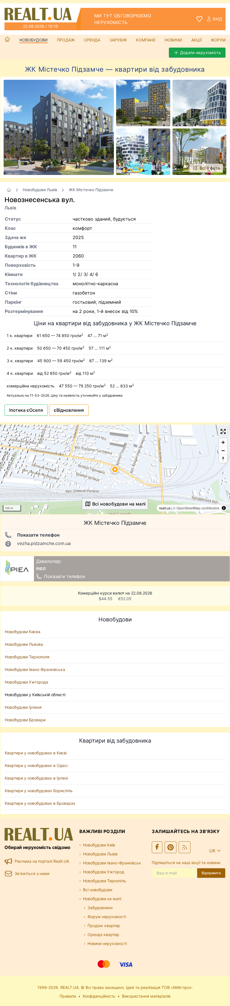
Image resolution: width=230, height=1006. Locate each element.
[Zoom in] (223, 442)
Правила (67, 996)
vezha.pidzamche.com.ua (44, 543)
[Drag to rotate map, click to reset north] (223, 459)
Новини (173, 40)
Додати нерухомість (200, 52)
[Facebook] (157, 847)
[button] (115, 469)
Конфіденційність (99, 996)
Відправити (211, 873)
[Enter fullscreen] (223, 431)
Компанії (145, 40)
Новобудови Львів (40, 189)
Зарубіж (118, 40)
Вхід (217, 19)
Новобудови (33, 40)
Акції (196, 40)
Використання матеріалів (146, 996)
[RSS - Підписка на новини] (184, 847)
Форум (218, 40)
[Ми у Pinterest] (170, 847)
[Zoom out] (223, 450)
